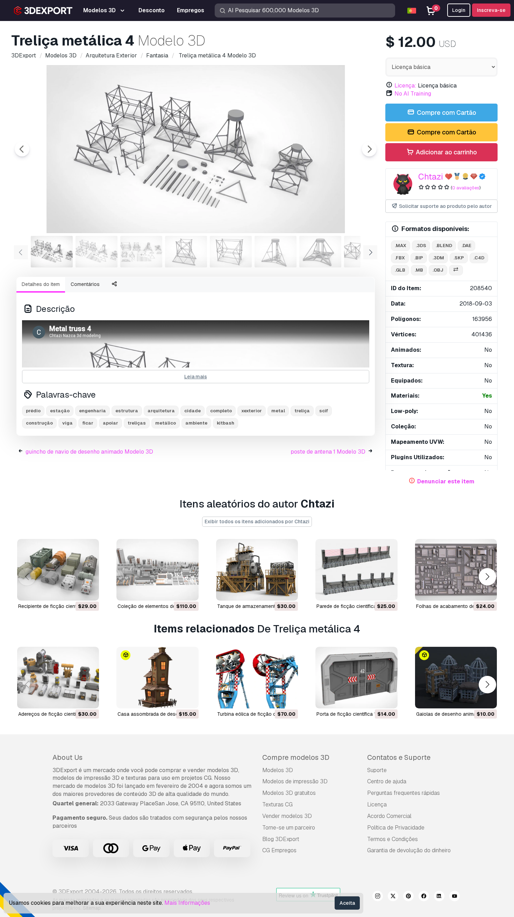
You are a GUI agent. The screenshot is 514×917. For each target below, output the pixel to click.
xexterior (251, 411)
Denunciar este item (445, 481)
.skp (459, 258)
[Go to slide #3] (141, 251)
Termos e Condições (392, 839)
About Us (67, 757)
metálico (165, 423)
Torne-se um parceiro (288, 827)
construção (39, 423)
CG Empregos (279, 850)
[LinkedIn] (439, 897)
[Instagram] (378, 897)
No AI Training (412, 93)
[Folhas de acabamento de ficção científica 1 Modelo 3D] (456, 570)
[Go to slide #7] (320, 251)
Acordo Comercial (389, 816)
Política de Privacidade (395, 827)
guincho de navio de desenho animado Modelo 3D (89, 451)
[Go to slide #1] (52, 251)
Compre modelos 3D (295, 757)
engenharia (92, 411)
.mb (419, 270)
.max (400, 245)
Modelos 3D (277, 770)
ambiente (196, 423)
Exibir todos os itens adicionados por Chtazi (257, 521)
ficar (87, 423)
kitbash (225, 423)
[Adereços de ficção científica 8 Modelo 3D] (58, 677)
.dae (466, 245)
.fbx (400, 258)
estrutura (126, 411)
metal (278, 411)
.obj (438, 270)
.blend (444, 245)
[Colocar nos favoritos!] (89, 591)
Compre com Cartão (445, 112)
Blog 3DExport (280, 839)
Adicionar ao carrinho (445, 152)
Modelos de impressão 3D (295, 781)
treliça (302, 411)
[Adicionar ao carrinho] (74, 591)
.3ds (421, 245)
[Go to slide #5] (231, 251)
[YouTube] (455, 897)
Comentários (85, 284)
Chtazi (430, 176)
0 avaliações (465, 188)
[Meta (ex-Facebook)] (424, 897)
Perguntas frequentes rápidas (403, 793)
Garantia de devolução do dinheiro (409, 850)
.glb (400, 270)
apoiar (110, 423)
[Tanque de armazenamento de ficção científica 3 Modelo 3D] (257, 570)
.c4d (478, 258)
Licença (377, 804)
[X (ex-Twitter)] (393, 897)
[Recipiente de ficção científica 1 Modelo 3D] (58, 570)
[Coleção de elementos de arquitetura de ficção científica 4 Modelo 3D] (157, 570)
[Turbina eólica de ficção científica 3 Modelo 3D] (257, 677)
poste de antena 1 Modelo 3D (328, 451)
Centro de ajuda (386, 781)
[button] (487, 576)
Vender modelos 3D (287, 816)
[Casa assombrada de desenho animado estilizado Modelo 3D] (157, 677)
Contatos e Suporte (398, 757)
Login (458, 10)
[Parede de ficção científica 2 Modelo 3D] (356, 570)
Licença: (405, 85)
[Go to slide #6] (276, 251)
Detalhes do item (41, 284)
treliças (137, 423)
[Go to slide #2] (96, 251)
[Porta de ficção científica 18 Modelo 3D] (356, 677)
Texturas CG (277, 804)
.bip (418, 258)
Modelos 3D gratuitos (289, 793)
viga (67, 423)
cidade (192, 411)
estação (60, 411)
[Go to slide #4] (186, 251)
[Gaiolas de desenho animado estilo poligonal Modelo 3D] (456, 677)
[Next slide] (369, 149)
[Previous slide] (22, 149)
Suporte (377, 770)
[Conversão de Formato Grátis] (456, 270)
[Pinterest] (408, 897)
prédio (33, 411)
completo (221, 411)
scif (323, 411)
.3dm (438, 258)
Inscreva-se (491, 10)
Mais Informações (187, 902)
